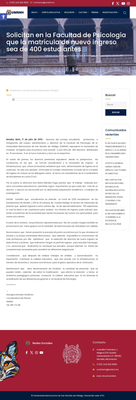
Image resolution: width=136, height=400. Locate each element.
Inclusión (69, 12)
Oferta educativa (51, 12)
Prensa (94, 12)
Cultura (82, 12)
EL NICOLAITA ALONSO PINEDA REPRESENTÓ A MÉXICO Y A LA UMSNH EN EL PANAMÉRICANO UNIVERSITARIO (115, 150)
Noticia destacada (40, 90)
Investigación (110, 12)
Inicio (34, 12)
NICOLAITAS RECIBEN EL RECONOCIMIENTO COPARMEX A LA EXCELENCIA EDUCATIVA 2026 (115, 217)
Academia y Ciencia (20, 90)
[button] (3, 16)
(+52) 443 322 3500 (18, 2)
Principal (54, 90)
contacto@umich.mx (44, 2)
